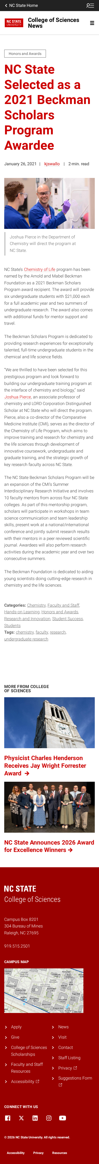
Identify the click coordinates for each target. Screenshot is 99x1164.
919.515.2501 (17, 946)
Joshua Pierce (17, 396)
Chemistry (36, 605)
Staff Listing (69, 1057)
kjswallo (52, 163)
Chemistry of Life (39, 269)
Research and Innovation (27, 618)
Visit (62, 1037)
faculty (42, 632)
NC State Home (23, 5)
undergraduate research (26, 639)
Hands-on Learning (22, 611)
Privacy (38, 1153)
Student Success (67, 618)
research (58, 632)
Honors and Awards (59, 611)
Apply (16, 1026)
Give (15, 1037)
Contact (65, 1047)
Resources (59, 1153)
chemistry (25, 632)
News (63, 1026)
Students (12, 625)
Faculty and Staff (63, 605)
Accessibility (16, 1153)
